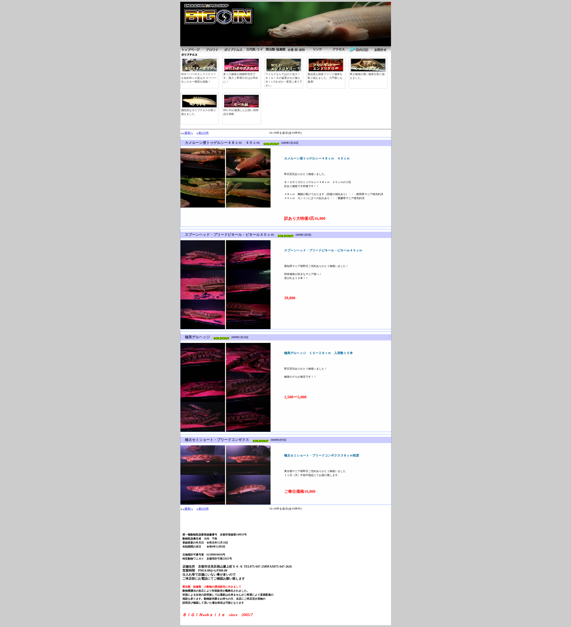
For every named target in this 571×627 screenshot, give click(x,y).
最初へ (188, 132)
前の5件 (203, 132)
